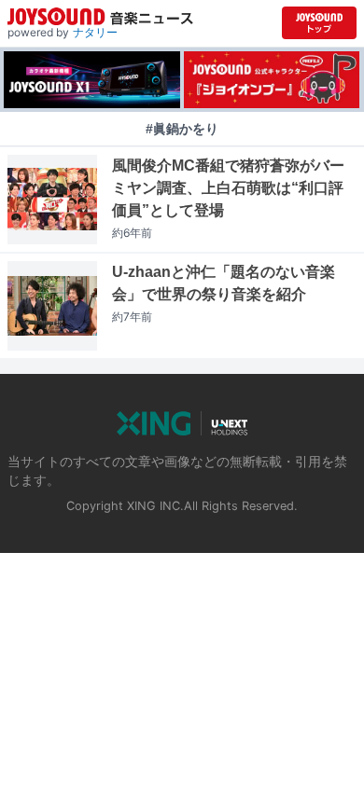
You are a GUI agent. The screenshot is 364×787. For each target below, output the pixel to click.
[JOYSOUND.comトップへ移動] (319, 23)
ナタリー (95, 32)
